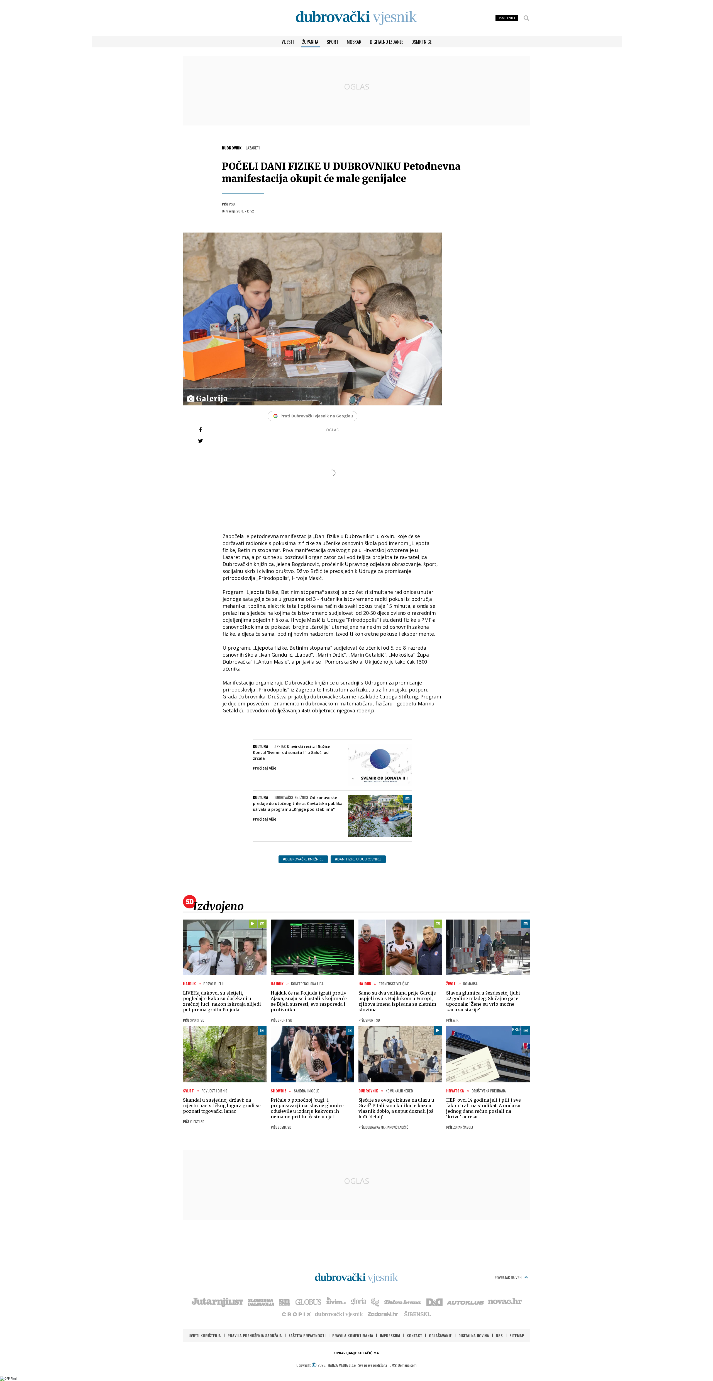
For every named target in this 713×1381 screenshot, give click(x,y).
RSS (499, 1335)
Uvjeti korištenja (205, 1335)
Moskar (354, 41)
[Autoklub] (465, 1301)
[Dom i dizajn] (434, 1301)
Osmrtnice (421, 41)
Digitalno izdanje (386, 41)
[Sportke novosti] (284, 1301)
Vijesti (288, 41)
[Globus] (309, 1301)
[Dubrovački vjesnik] (339, 1313)
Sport (332, 41)
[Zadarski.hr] (383, 1313)
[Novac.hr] (505, 1301)
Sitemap (516, 1335)
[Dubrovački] (356, 18)
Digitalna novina (473, 1335)
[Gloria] (358, 1301)
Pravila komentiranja (352, 1335)
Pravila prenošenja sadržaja (255, 1335)
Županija (310, 41)
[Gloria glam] (375, 1301)
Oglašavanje (440, 1335)
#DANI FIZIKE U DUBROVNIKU (358, 859)
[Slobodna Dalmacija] (261, 1301)
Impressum (390, 1335)
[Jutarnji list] (217, 1301)
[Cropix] (296, 1313)
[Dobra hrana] (403, 1301)
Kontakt (414, 1335)
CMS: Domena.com (402, 1365)
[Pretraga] (526, 18)
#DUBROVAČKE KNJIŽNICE (303, 859)
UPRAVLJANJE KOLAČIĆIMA (356, 1353)
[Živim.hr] (336, 1301)
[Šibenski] (417, 1313)
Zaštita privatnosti (307, 1335)
